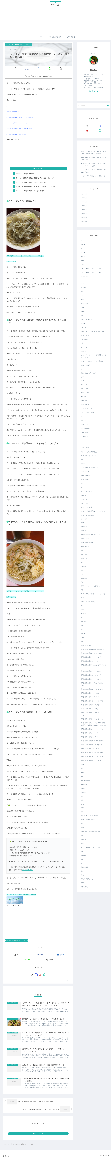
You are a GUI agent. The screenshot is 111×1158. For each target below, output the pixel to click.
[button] (60, 69)
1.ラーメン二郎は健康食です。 (25, 173)
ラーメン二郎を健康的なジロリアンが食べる (17, 940)
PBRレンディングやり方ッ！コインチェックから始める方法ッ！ (93, 158)
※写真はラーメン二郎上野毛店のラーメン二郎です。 (25, 591)
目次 (37, 168)
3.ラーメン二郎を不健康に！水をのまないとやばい (32, 182)
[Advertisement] (55, 21)
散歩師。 (93, 70)
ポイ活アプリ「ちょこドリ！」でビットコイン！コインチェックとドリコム (93, 165)
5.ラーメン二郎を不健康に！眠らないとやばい (30, 191)
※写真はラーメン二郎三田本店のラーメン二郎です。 (25, 256)
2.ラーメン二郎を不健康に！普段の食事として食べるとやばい (35, 178)
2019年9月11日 (27, 870)
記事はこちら (11, 261)
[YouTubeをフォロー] (40, 974)
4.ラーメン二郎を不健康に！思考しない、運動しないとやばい (35, 186)
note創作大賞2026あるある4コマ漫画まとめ (93, 176)
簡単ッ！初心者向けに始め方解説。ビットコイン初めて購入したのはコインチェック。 (93, 152)
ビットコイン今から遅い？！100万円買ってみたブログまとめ (93, 171)
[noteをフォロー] (44, 974)
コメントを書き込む (38, 1133)
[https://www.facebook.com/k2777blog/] (15, 900)
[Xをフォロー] (32, 974)
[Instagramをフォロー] (36, 974)
